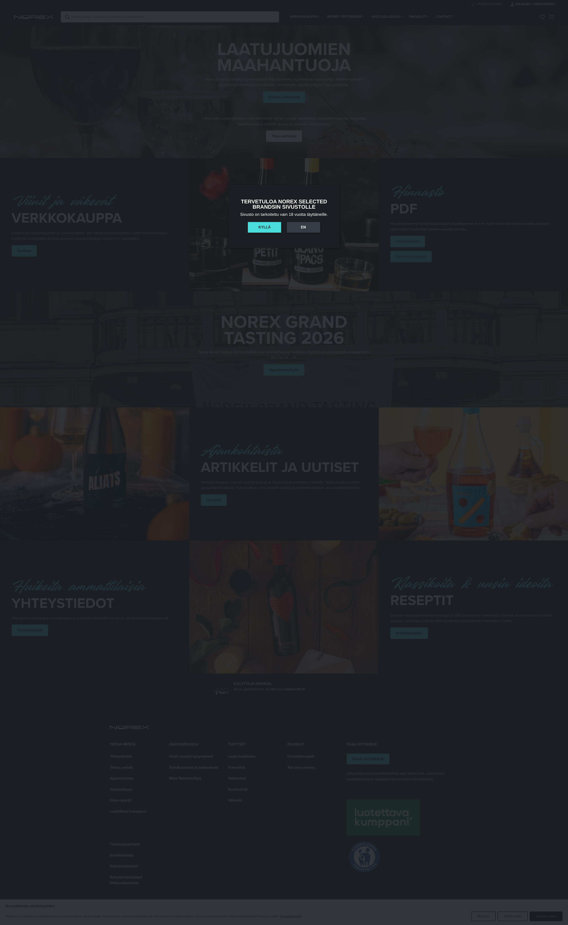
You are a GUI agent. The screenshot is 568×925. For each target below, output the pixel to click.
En (303, 227)
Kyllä (264, 227)
